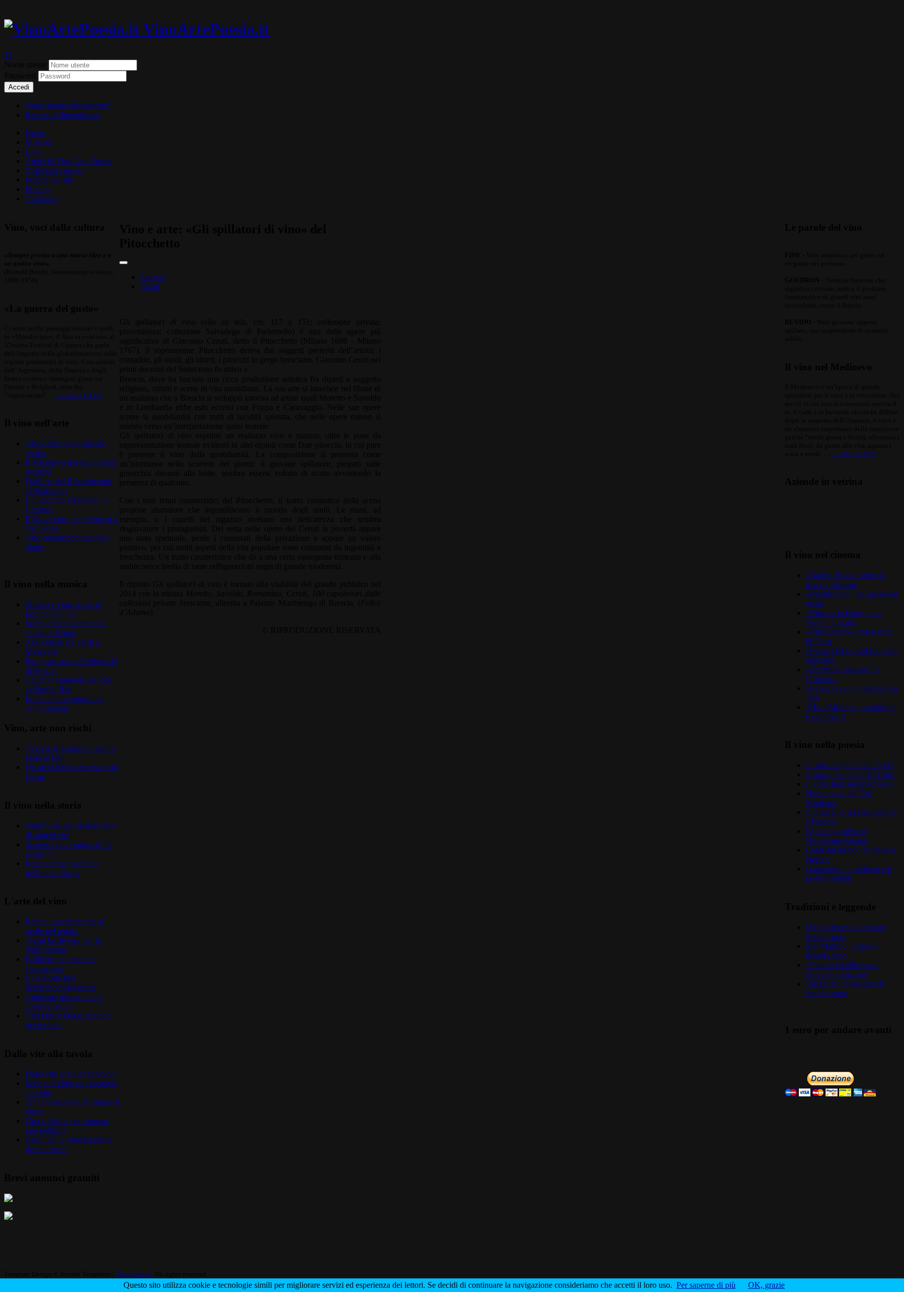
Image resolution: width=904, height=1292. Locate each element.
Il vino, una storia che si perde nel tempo (64, 926)
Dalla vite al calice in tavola (70, 1073)
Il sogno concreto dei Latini (851, 774)
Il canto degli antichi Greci (849, 765)
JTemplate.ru (134, 1274)
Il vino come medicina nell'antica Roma (61, 868)
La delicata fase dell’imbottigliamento (60, 982)
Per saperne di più (706, 1284)
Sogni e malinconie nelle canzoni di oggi (65, 628)
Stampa (152, 277)
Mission (38, 142)
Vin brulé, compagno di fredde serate (845, 988)
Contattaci (42, 198)
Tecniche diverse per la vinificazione (63, 945)
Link (33, 151)
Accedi (18, 87)
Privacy (37, 189)
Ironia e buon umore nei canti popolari (64, 703)
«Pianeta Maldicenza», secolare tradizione (843, 969)
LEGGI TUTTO (78, 395)
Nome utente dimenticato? (68, 105)
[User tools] (123, 262)
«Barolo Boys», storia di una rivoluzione (846, 580)
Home (35, 132)
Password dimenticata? (62, 114)
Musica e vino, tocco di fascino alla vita (63, 609)
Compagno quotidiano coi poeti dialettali (848, 873)
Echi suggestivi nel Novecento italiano (837, 835)
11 (8, 54)
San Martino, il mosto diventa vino (841, 951)
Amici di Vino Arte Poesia (68, 160)
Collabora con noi (54, 170)
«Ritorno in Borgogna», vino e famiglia (845, 617)
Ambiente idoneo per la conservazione (64, 1001)
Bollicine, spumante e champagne (60, 964)
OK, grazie (766, 1284)
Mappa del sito (49, 179)
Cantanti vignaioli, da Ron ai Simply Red (68, 684)
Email (150, 286)
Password (21, 75)
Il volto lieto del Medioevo (849, 783)
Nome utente (25, 64)
